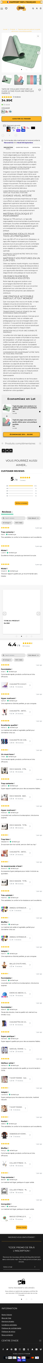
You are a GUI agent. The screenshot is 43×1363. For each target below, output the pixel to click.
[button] (2, 2)
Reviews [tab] (7, 512)
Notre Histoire (7, 1315)
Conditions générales (9, 1325)
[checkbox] (19, 523)
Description (8, 147)
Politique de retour (8, 1332)
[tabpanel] (21, 548)
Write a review (21, 503)
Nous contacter (7, 1335)
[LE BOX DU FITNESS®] (21, 8)
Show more (21, 1227)
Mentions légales (8, 1321)
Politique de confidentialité (11, 1328)
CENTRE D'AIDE (10, 1340)
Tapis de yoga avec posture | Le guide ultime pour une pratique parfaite (25, 422)
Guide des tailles (22, 147)
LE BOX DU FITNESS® (23, 1353)
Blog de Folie (6, 1318)
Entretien (36, 147)
